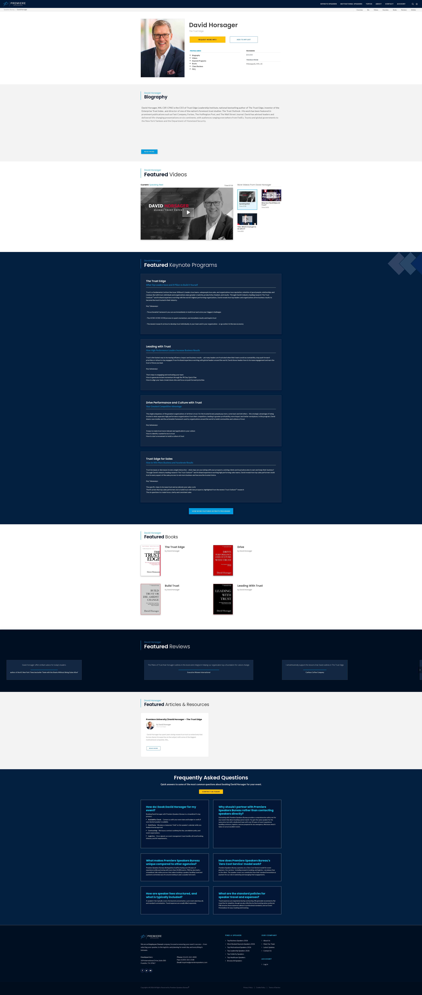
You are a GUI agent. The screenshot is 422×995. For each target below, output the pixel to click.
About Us (266, 941)
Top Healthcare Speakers (236, 957)
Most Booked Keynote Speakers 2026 (241, 944)
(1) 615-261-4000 (189, 957)
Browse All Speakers (234, 961)
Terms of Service (274, 987)
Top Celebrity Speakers (235, 954)
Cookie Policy (260, 987)
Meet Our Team (269, 944)
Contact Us (267, 951)
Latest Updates (269, 947)
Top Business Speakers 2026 (237, 941)
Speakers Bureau (9, 9)
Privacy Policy (248, 987)
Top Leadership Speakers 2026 (238, 951)
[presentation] (420, 670)
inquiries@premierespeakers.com (194, 962)
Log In (265, 964)
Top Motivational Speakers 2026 (239, 947)
